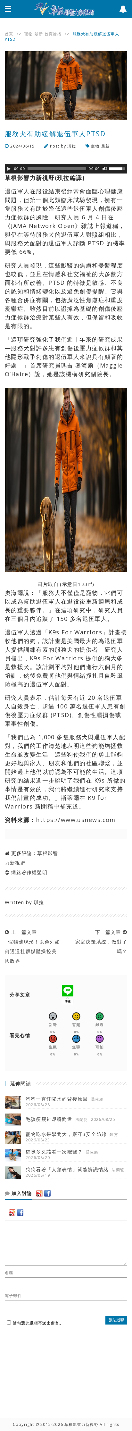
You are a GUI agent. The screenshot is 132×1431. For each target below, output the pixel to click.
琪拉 (71, 146)
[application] (66, 169)
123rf (85, 584)
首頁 (9, 34)
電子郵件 (13, 1295)
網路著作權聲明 (29, 872)
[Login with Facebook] (47, 1193)
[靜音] (104, 168)
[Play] (9, 168)
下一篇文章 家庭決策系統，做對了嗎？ (99, 941)
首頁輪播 (53, 34)
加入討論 (21, 1193)
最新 (39, 34)
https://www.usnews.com (76, 820)
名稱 (9, 1272)
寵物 (28, 34)
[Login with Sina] (39, 1193)
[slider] (118, 168)
